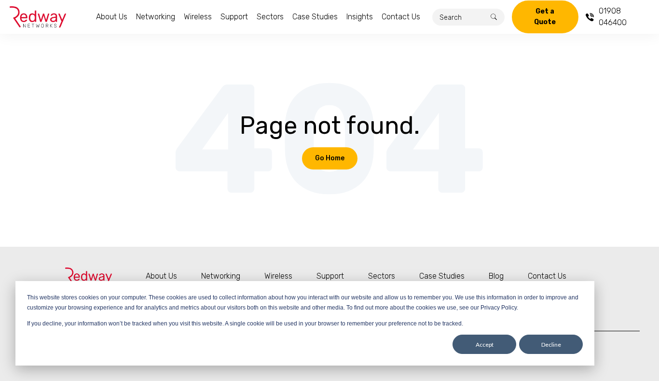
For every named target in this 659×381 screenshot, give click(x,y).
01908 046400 (613, 16)
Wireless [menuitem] (198, 16)
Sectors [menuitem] (270, 16)
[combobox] (468, 17)
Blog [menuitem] (496, 276)
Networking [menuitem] (155, 16)
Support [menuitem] (234, 16)
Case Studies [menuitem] (315, 16)
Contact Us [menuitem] (401, 16)
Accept (485, 344)
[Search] (493, 17)
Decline (551, 344)
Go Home (329, 158)
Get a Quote (545, 16)
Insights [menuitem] (359, 16)
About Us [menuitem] (111, 16)
